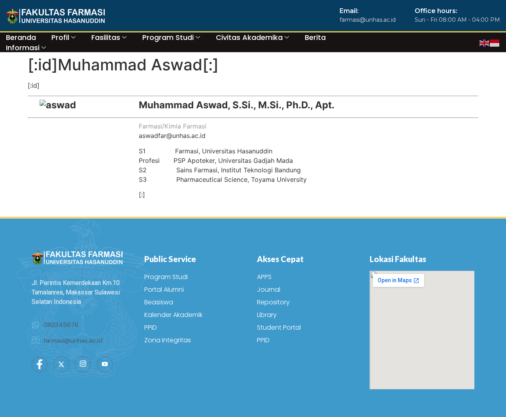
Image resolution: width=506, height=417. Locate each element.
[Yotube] (105, 364)
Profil (60, 37)
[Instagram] (83, 364)
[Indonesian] (495, 42)
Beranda (21, 37)
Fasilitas (105, 37)
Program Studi (168, 37)
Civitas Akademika (249, 37)
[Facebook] (39, 364)
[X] (61, 364)
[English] (485, 42)
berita (315, 37)
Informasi (23, 48)
